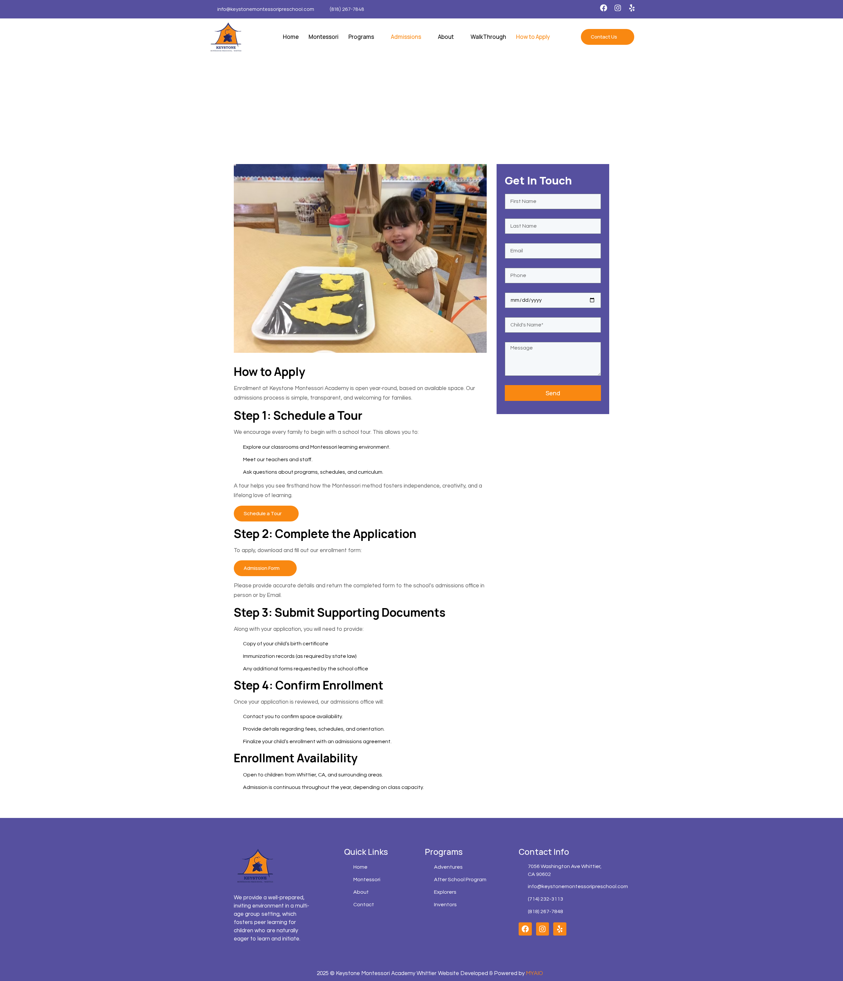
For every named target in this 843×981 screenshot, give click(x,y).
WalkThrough (488, 37)
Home (291, 37)
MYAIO (534, 973)
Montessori (324, 37)
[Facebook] (603, 8)
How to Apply (533, 37)
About (446, 37)
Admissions (406, 37)
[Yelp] (632, 8)
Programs (361, 37)
